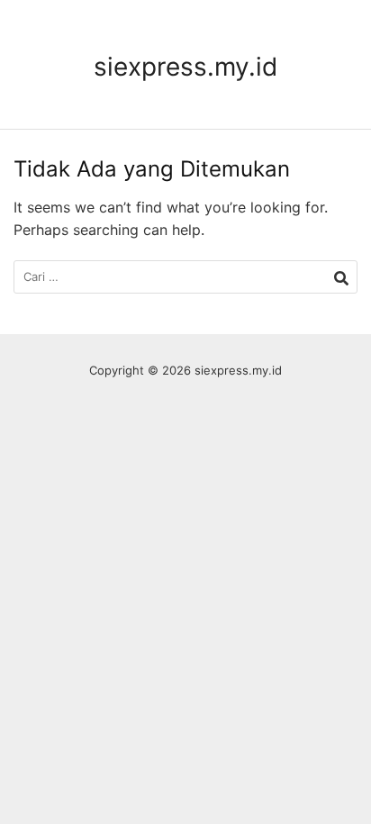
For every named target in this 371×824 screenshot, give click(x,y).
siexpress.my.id (185, 66)
